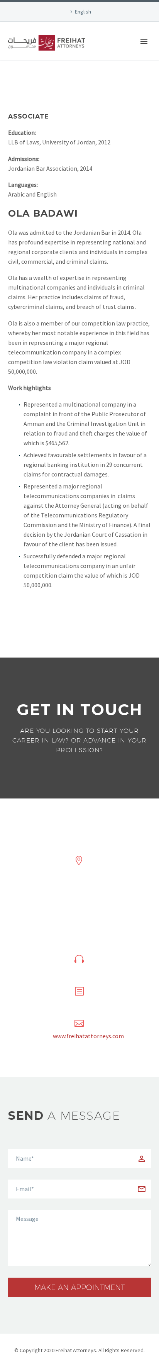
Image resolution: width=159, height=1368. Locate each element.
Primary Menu (144, 41)
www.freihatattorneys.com (88, 1036)
